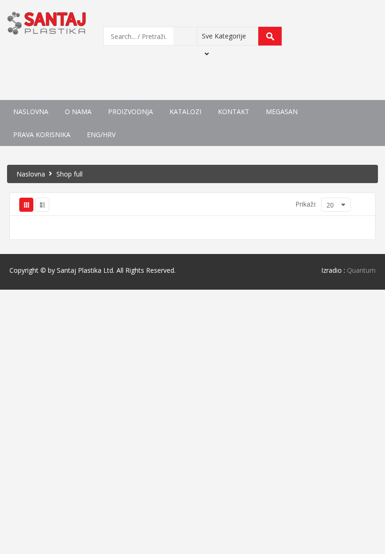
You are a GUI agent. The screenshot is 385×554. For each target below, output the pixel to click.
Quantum (361, 270)
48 (304, 288)
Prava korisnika (41, 134)
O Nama (78, 111)
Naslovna (30, 111)
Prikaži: (305, 204)
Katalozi (185, 111)
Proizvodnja (130, 111)
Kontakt (233, 111)
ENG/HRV (101, 134)
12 (304, 255)
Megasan (282, 111)
